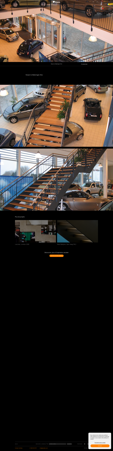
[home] (56, 2)
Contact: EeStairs (18, 448)
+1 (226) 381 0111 (33, 448)
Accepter (100, 445)
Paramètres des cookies (100, 442)
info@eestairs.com (44, 448)
